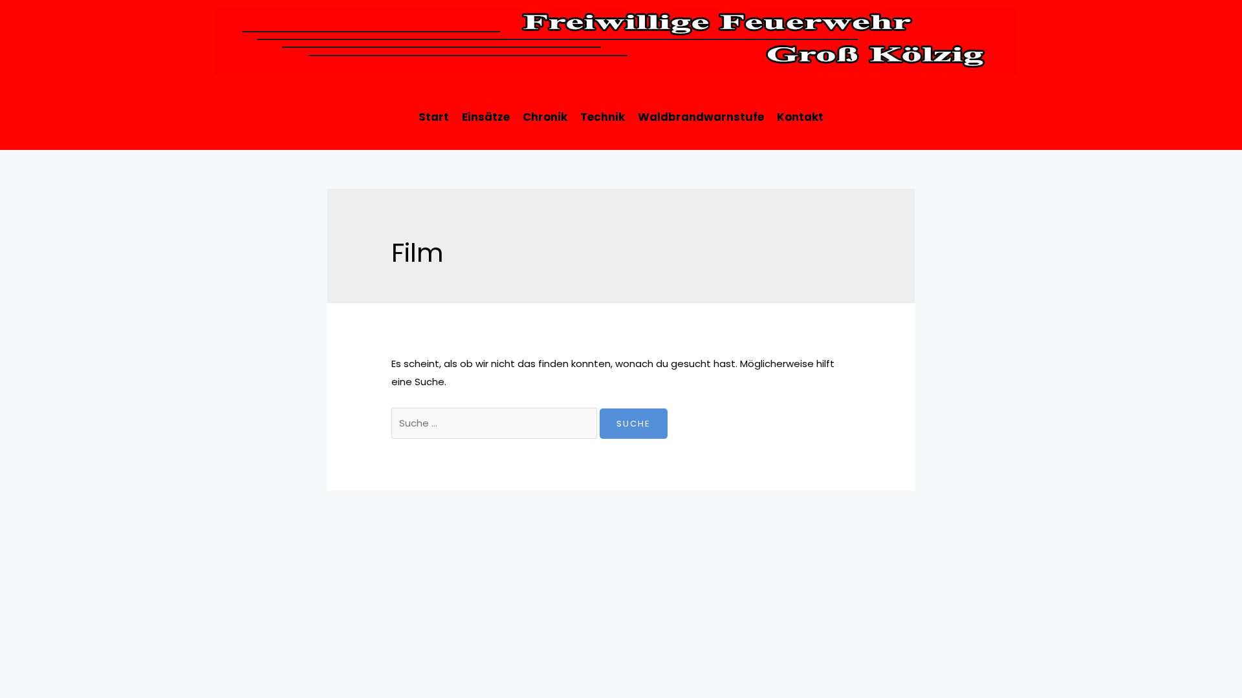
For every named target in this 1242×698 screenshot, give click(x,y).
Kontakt (800, 117)
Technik (602, 117)
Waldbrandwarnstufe (701, 117)
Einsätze (486, 117)
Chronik (545, 117)
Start (434, 117)
